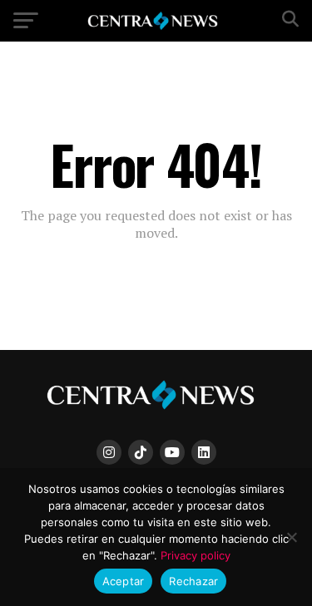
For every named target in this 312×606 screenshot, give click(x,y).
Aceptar (123, 581)
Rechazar (193, 581)
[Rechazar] (291, 537)
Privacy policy (195, 555)
